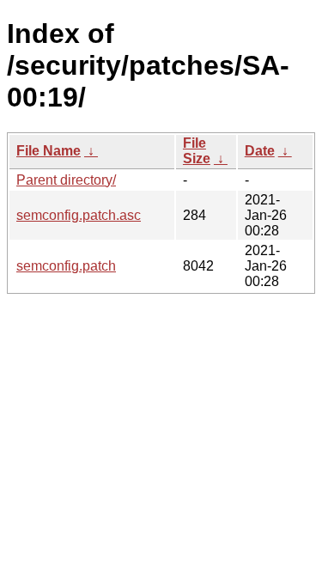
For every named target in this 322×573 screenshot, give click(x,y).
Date (260, 150)
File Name (48, 150)
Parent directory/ (66, 180)
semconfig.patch (66, 266)
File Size (196, 151)
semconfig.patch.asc (78, 215)
